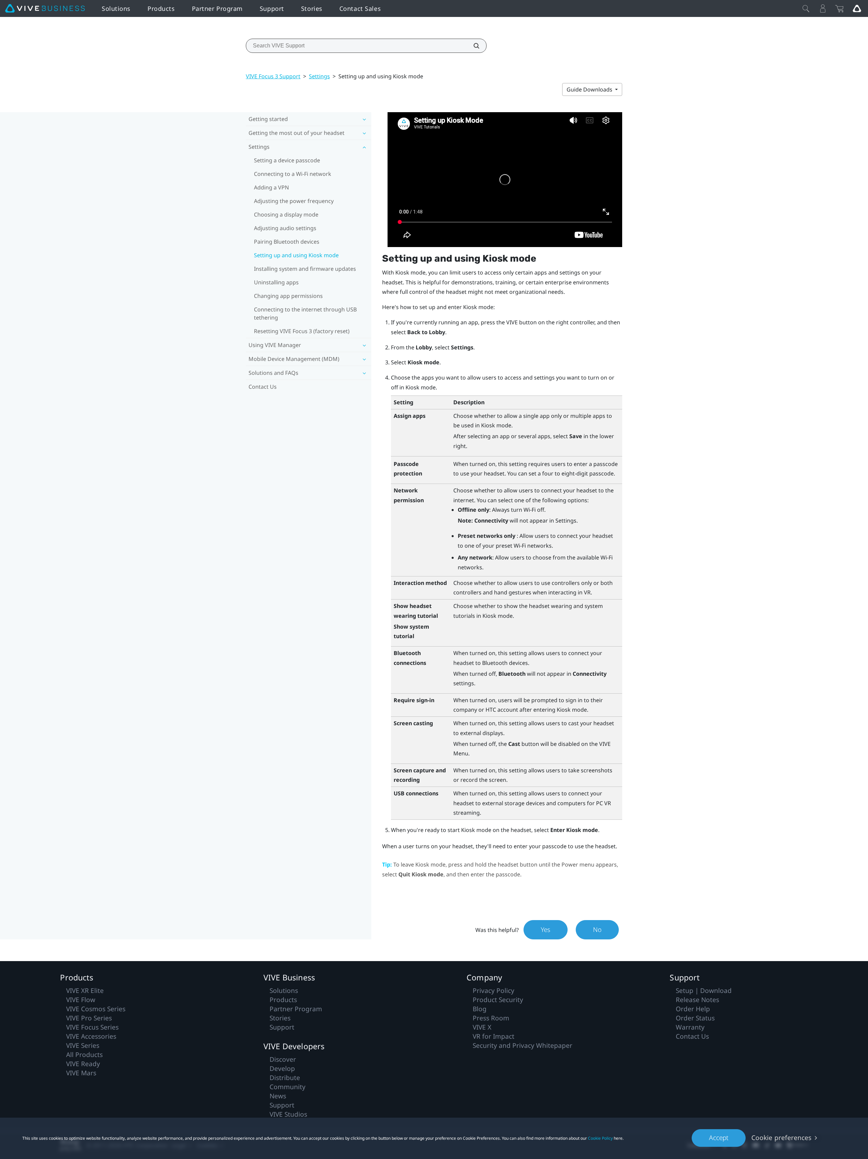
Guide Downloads (590, 89)
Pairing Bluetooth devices (286, 241)
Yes (545, 929)
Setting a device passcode (287, 160)
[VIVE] (45, 8)
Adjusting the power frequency (294, 201)
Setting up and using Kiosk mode (296, 255)
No (597, 929)
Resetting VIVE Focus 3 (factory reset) (302, 331)
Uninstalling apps (276, 282)
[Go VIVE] (856, 8)
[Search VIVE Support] (472, 46)
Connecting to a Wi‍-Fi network (292, 174)
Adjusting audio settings (285, 228)
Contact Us (263, 386)
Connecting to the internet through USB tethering (305, 313)
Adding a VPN (271, 187)
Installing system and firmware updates (305, 268)
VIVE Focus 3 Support (273, 76)
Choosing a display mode (286, 214)
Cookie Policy (600, 1138)
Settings (319, 76)
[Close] (805, 8)
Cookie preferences (781, 1137)
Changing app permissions (288, 296)
